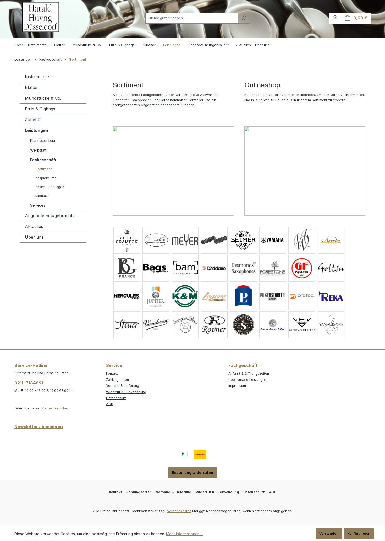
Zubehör (33, 119)
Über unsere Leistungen (247, 380)
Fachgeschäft (43, 160)
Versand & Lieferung (122, 386)
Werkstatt (38, 150)
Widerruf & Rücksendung (126, 392)
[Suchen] (244, 18)
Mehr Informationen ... (184, 534)
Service (114, 365)
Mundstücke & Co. (43, 98)
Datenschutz (116, 398)
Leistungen (36, 130)
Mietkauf (42, 196)
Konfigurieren (358, 533)
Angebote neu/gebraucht (50, 215)
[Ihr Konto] (335, 18)
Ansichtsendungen (49, 187)
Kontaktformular (54, 408)
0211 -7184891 (28, 382)
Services (37, 205)
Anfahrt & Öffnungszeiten (248, 374)
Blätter (31, 87)
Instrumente (37, 76)
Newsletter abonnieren (38, 426)
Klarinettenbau (42, 140)
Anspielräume (46, 178)
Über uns (34, 237)
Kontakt (112, 374)
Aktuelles (34, 226)
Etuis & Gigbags (40, 108)
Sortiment (43, 169)
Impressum (237, 386)
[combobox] (191, 18)
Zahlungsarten (117, 380)
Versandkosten (179, 511)
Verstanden (328, 533)
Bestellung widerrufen (192, 472)
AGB (109, 404)
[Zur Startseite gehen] (40, 17)
